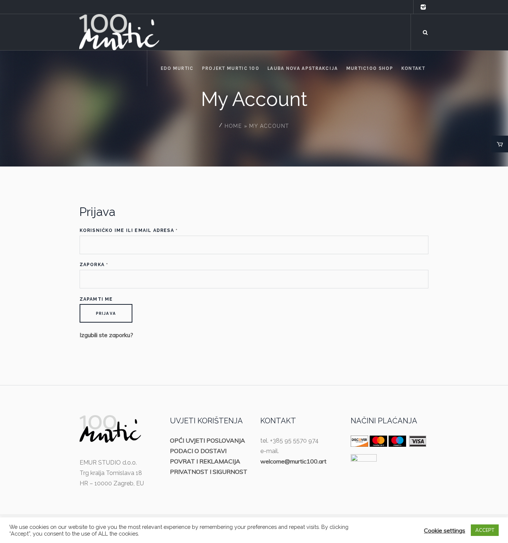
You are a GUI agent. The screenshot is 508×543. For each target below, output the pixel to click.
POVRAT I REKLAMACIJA (205, 461)
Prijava (106, 313)
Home (233, 126)
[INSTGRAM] (423, 7)
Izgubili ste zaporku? (106, 335)
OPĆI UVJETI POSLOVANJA (207, 440)
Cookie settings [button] (444, 530)
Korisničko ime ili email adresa (129, 230)
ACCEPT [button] (484, 530)
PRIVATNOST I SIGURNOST (208, 471)
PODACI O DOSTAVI (198, 451)
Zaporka (94, 265)
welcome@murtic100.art (293, 461)
